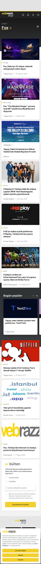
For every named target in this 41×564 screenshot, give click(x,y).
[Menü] (38, 15)
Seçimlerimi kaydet (20, 504)
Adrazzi (6, 156)
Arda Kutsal (7, 455)
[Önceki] (33, 296)
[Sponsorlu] (20, 131)
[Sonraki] (36, 296)
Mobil (5, 271)
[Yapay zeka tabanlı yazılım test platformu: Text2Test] (20, 308)
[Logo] (7, 14)
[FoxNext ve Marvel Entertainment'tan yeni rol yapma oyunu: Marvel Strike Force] (20, 257)
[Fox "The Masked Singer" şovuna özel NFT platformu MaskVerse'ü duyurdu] (20, 89)
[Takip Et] (10, 28)
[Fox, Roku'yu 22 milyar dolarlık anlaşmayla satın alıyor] (20, 49)
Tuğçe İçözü (8, 74)
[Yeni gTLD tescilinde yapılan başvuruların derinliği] (20, 390)
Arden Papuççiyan (10, 284)
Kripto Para (7, 102)
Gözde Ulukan (8, 199)
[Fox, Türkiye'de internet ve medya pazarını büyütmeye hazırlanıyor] (20, 430)
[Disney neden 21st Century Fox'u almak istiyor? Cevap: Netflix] (20, 350)
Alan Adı (6, 404)
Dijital (5, 185)
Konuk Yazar (8, 415)
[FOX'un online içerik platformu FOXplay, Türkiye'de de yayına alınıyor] (20, 214)
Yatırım (5, 63)
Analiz (5, 444)
